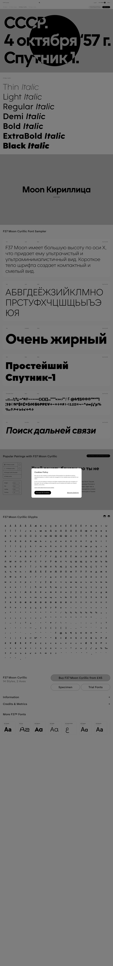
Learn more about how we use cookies (44, 487)
